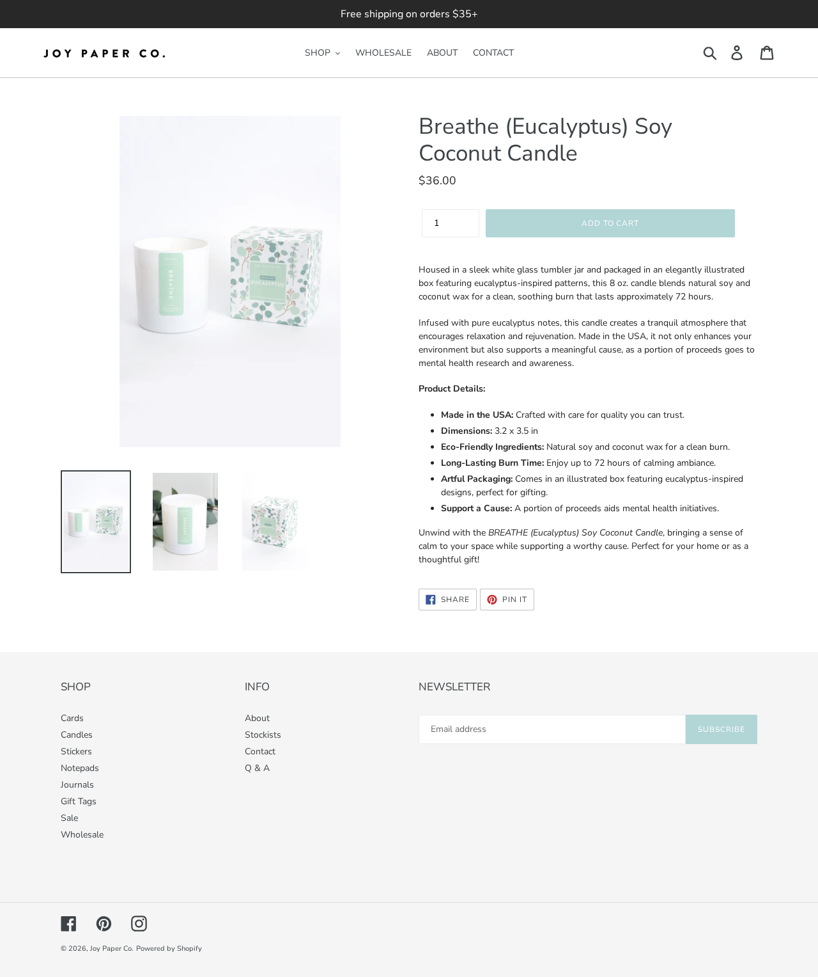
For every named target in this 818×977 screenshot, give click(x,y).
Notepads (80, 768)
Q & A (257, 768)
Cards (72, 718)
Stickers (76, 751)
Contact (260, 751)
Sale (69, 818)
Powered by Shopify (169, 948)
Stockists (263, 735)
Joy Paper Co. (112, 948)
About (257, 718)
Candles (77, 735)
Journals (77, 785)
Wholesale (82, 835)
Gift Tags (78, 801)
